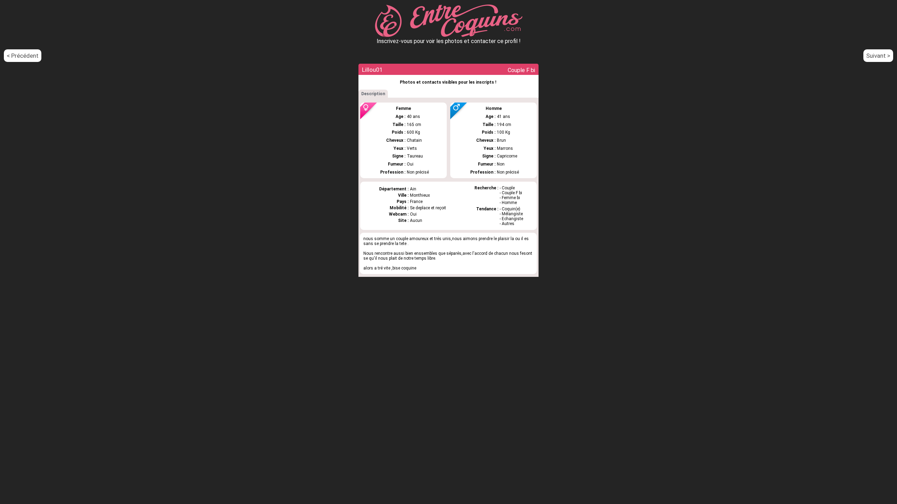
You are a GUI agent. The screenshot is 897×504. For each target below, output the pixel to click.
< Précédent (23, 55)
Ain (413, 189)
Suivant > (878, 55)
